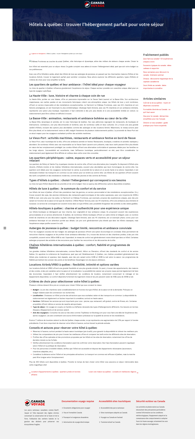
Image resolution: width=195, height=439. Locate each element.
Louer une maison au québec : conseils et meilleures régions (112, 372)
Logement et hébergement (39, 53)
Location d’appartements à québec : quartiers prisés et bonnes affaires (55, 373)
